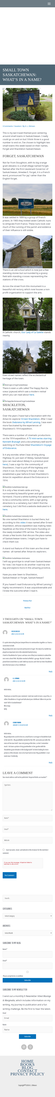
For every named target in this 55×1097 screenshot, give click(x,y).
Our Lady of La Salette (32, 332)
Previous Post (27, 601)
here (31, 394)
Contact (27, 1070)
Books (27, 1064)
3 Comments (8, 126)
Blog (27, 1067)
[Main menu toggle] (49, 4)
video (23, 522)
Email (4, 1013)
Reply (50, 671)
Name (4, 1024)
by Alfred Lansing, (26, 422)
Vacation (17, 126)
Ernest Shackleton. (30, 418)
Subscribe (27, 1036)
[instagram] (24, 1047)
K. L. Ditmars (27, 28)
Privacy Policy (27, 1074)
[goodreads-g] (31, 1047)
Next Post (27, 607)
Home (27, 1061)
